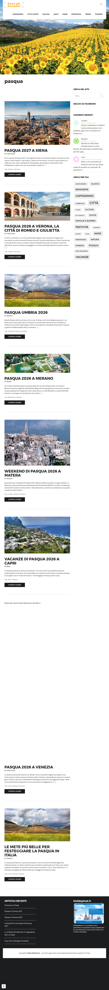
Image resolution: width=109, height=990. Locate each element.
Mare (64, 14)
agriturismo (81, 184)
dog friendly (80, 215)
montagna (81, 240)
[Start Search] (102, 96)
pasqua (10, 169)
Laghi (55, 14)
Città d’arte (32, 14)
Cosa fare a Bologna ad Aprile (16, 941)
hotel (87, 234)
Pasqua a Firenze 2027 (13, 911)
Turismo (99, 14)
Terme (88, 14)
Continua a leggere (14, 174)
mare (10, 580)
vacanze (17, 169)
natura (16, 494)
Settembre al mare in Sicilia (88, 123)
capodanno (85, 196)
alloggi (95, 184)
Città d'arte (10, 154)
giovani (78, 234)
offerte (80, 245)
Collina (45, 14)
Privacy (87, 953)
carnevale (80, 203)
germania (96, 227)
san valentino (82, 251)
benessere (11, 397)
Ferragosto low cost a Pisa (88, 141)
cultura (10, 494)
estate (92, 215)
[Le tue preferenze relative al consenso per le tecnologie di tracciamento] (4, 986)
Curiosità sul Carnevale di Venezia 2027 (91, 159)
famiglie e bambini (85, 221)
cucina (78, 210)
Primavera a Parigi (11, 905)
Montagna (76, 14)
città (9, 786)
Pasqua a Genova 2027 (13, 917)
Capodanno (17, 14)
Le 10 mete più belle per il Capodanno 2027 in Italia (19, 933)
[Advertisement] (54, 974)
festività (11, 331)
